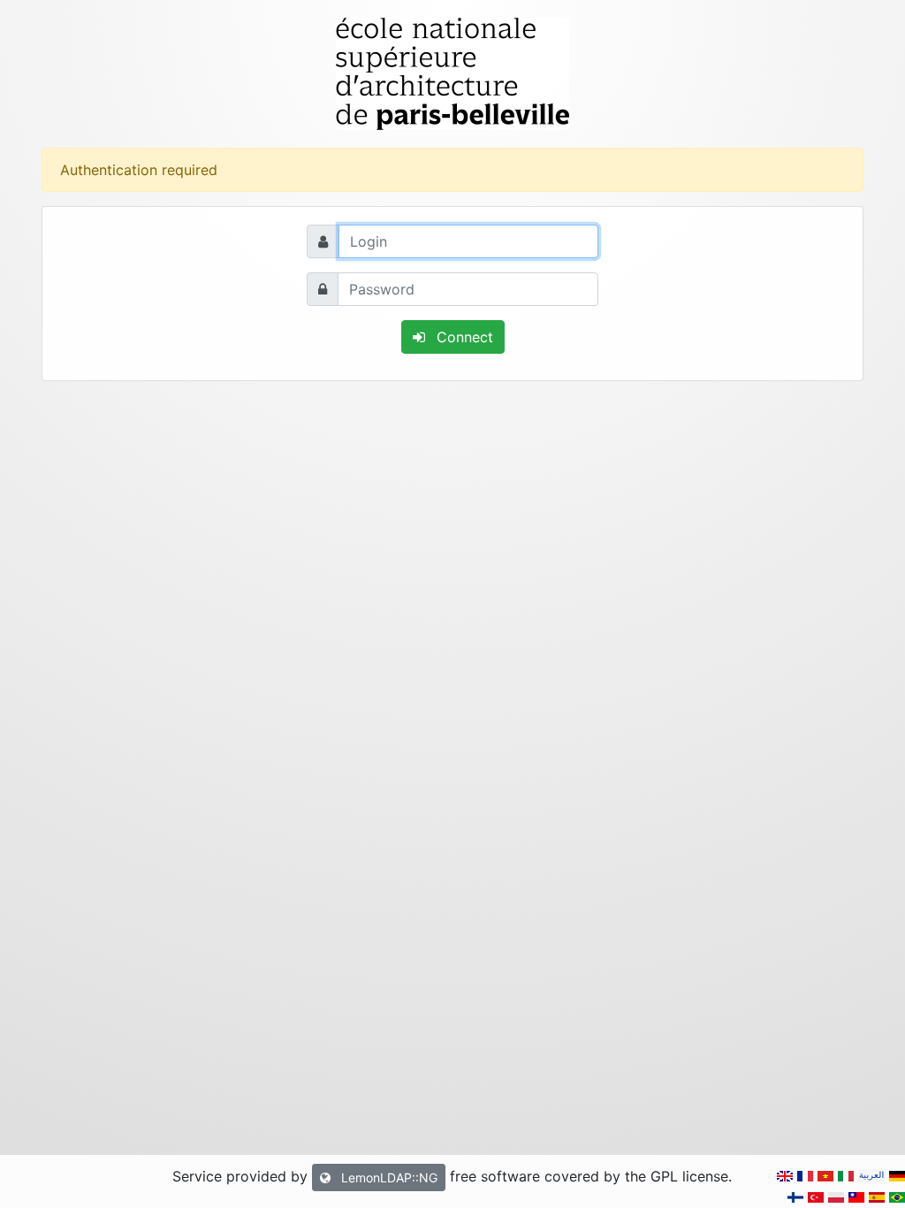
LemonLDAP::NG (387, 1177)
